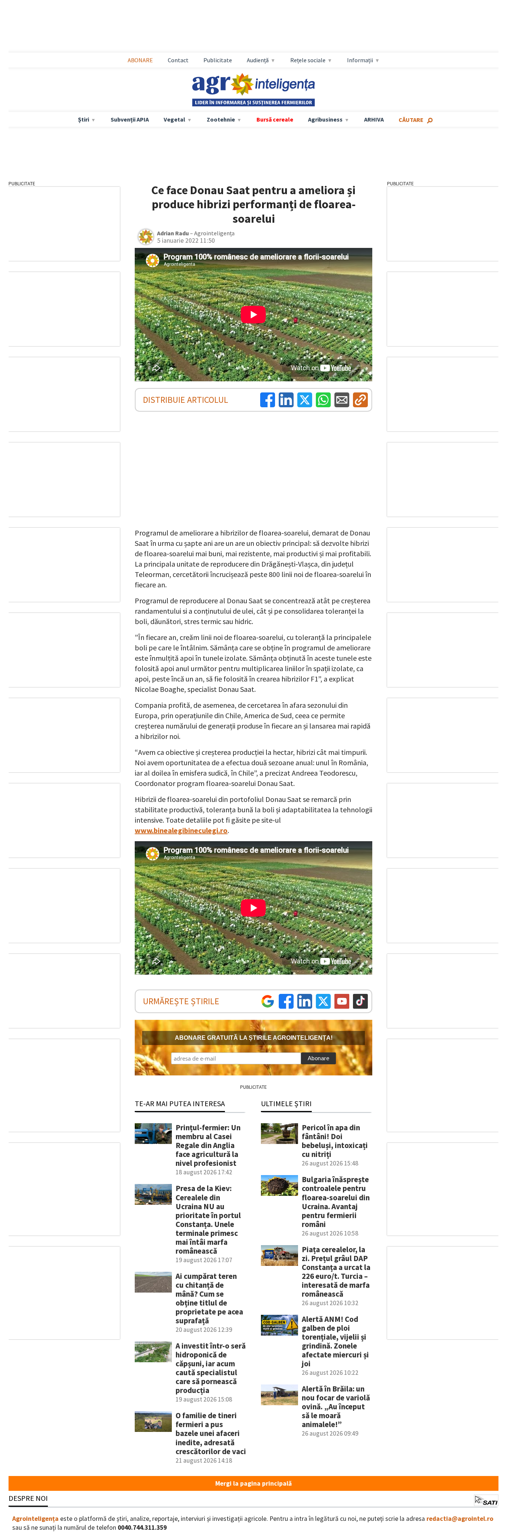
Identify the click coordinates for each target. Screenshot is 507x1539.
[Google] (267, 1001)
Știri (83, 119)
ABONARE (140, 60)
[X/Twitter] (323, 1001)
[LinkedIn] (286, 399)
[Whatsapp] (323, 399)
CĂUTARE (411, 119)
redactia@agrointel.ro (459, 1519)
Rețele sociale (308, 60)
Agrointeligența (35, 1519)
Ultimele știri (286, 1103)
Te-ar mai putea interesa (180, 1103)
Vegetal (174, 119)
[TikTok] (360, 1001)
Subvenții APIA (130, 119)
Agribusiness (325, 119)
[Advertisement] (253, 26)
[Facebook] (267, 399)
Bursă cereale (274, 119)
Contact (178, 60)
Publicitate (217, 60)
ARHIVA (374, 119)
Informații (360, 60)
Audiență (258, 60)
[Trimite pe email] (341, 399)
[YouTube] (341, 1001)
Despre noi (28, 1498)
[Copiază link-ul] (360, 399)
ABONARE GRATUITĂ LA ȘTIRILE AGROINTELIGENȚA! (254, 1038)
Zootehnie (221, 119)
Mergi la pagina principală (253, 1483)
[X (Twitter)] (304, 399)
